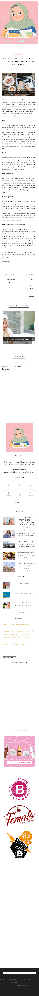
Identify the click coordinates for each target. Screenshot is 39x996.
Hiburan (23, 634)
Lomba (28, 637)
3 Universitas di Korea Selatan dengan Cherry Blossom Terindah (26, 566)
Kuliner (21, 637)
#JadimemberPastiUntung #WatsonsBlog (16, 624)
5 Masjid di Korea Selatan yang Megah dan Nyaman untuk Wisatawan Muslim (26, 544)
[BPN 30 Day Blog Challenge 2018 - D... (16, 340)
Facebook (8, 495)
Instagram (19, 488)
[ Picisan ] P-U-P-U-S (19, 612)
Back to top (22, 985)
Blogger (15, 982)
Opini (22, 641)
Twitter (30, 488)
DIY (33, 631)
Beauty (17, 628)
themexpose (13, 979)
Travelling (14, 644)
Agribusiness (8, 628)
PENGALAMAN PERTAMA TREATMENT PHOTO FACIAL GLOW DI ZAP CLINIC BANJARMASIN (26, 521)
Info (29, 634)
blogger (6, 631)
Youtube (8, 488)
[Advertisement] (19, 905)
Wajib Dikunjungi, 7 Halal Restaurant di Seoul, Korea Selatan (26, 555)
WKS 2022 (22, 644)
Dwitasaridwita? (23, 583)
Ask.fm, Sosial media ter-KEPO (23, 593)
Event (6, 634)
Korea (14, 637)
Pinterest (30, 495)
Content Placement (18, 631)
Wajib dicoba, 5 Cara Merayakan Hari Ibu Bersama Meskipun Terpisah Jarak (26, 533)
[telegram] (7, 274)
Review (6, 644)
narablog (7, 641)
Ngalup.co (16, 641)
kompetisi (7, 637)
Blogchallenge (18, 54)
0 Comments (30, 274)
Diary (27, 631)
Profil (29, 641)
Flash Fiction (14, 634)
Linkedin (19, 495)
